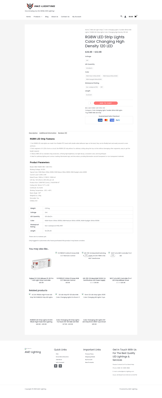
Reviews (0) (62, 133)
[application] (41, 16)
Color (87, 72)
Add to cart (106, 103)
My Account (76, 17)
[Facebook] (55, 366)
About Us (54, 17)
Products (37, 17)
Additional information (47, 133)
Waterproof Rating (92, 83)
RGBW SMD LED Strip (94, 113)
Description (33, 133)
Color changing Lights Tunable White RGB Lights (107, 110)
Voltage (88, 56)
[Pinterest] (60, 366)
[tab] (33, 133)
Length (87, 91)
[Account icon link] (125, 17)
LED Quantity (90, 64)
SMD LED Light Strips (96, 30)
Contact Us (65, 17)
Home (28, 17)
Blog (46, 17)
